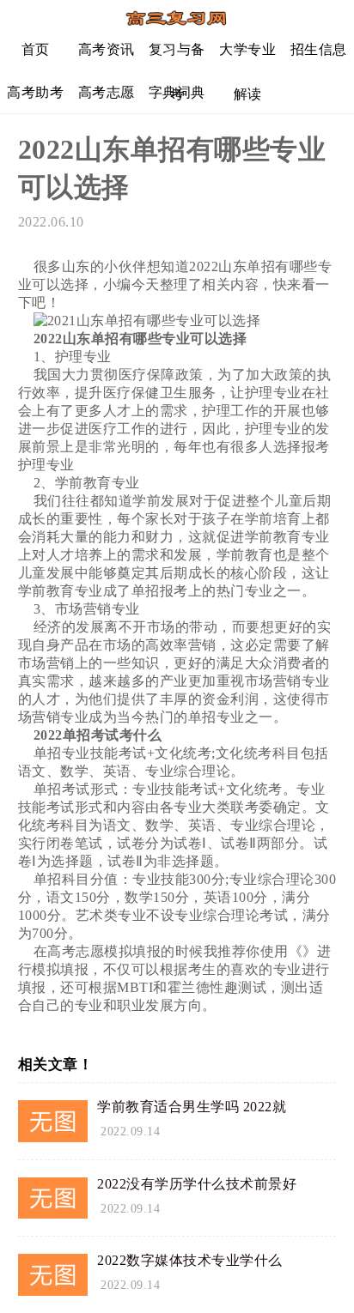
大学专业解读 (247, 56)
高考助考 (35, 92)
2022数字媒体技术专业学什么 (190, 1260)
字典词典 (177, 92)
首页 (35, 49)
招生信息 (318, 49)
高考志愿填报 (106, 99)
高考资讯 (106, 49)
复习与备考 (177, 56)
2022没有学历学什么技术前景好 (196, 1184)
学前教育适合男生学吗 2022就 (191, 1106)
